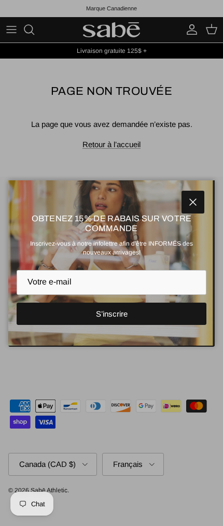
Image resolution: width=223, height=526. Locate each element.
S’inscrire (112, 313)
